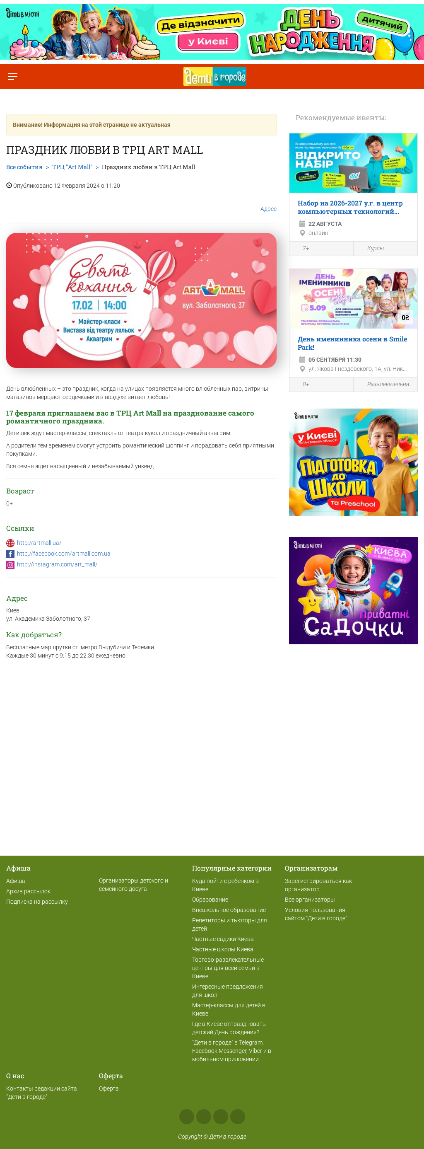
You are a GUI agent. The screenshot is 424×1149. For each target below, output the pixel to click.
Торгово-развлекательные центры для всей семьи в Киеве (228, 968)
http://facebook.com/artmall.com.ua (64, 553)
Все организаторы (310, 899)
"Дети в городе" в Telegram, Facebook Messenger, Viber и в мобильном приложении (231, 1050)
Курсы (375, 248)
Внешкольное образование (229, 910)
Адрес (268, 209)
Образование (210, 899)
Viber (237, 1116)
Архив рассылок (28, 891)
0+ (306, 384)
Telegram (220, 1116)
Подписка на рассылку (37, 901)
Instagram (203, 1116)
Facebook (186, 1116)
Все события (24, 167)
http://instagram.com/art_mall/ (57, 564)
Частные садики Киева (223, 939)
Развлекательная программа (390, 384)
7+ (306, 248)
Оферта (109, 1088)
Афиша (15, 881)
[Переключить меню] (12, 76)
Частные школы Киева (222, 949)
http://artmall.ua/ (39, 542)
